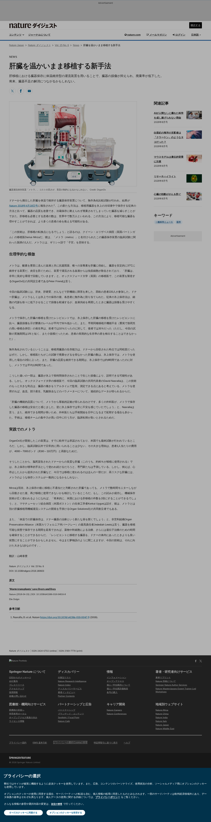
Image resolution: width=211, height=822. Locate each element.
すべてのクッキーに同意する (23, 812)
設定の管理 (56, 804)
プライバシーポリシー (107, 797)
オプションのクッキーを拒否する (66, 812)
